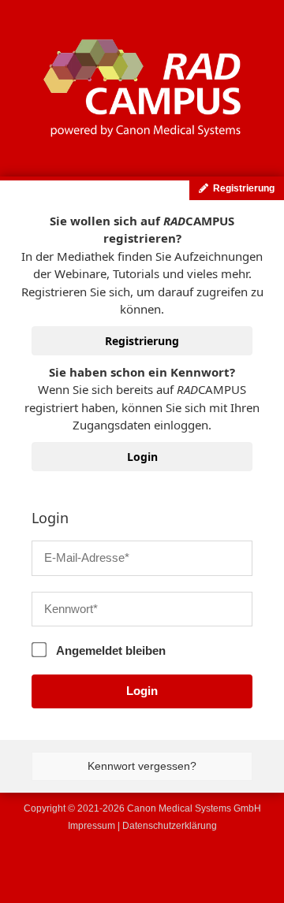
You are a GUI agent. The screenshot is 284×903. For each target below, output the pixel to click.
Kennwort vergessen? (142, 766)
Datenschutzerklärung (169, 825)
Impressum (91, 825)
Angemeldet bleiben (110, 650)
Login (142, 456)
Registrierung (142, 340)
